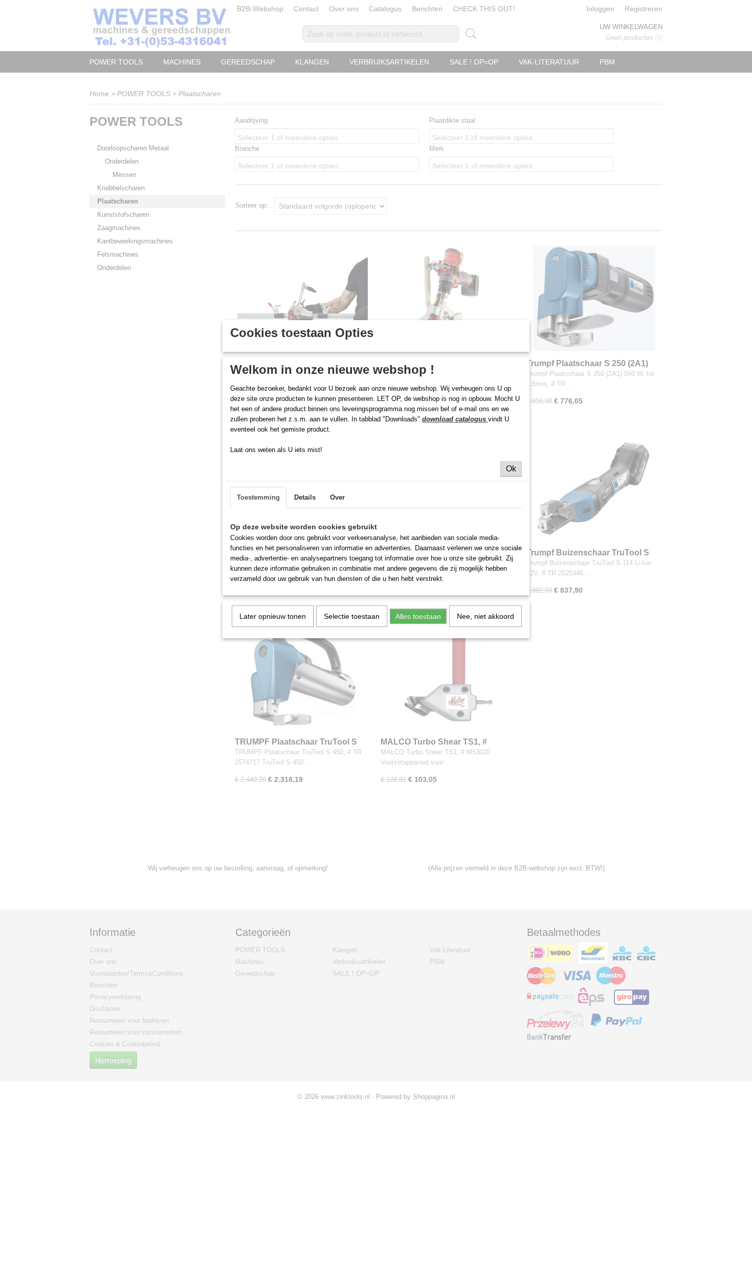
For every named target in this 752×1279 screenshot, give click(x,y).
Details (305, 497)
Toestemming (258, 497)
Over (337, 497)
